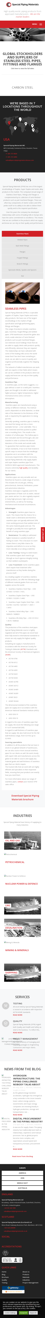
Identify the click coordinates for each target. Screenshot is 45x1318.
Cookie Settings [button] (10, 1313)
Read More (17, 1015)
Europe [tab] (22, 1168)
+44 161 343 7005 (10, 1208)
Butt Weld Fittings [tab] (22, 246)
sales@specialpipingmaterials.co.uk (15, 1231)
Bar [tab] (22, 276)
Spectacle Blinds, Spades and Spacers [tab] (22, 270)
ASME (8, 655)
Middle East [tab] (22, 1183)
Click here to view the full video (22, 68)
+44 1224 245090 (9, 1228)
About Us (25, 1272)
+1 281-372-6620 (11, 154)
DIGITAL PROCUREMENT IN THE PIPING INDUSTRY (28, 1120)
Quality (4, 1280)
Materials (25, 1277)
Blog (3, 1274)
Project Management (30, 1283)
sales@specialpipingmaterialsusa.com (20, 160)
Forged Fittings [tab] (22, 258)
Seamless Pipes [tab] (22, 234)
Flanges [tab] (22, 252)
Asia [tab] (22, 1178)
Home (4, 1272)
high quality (23, 468)
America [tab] (22, 1173)
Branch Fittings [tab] (22, 264)
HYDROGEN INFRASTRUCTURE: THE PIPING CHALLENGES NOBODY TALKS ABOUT (26, 1080)
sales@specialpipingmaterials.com (15, 1211)
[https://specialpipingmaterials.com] (22, 4)
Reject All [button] (33, 1313)
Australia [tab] (22, 1188)
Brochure (5, 1277)
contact (20, 782)
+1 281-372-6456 (11, 157)
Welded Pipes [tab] (22, 240)
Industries (26, 1280)
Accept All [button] (23, 1313)
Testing (4, 1283)
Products (25, 1274)
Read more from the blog (22, 1156)
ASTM (23, 649)
